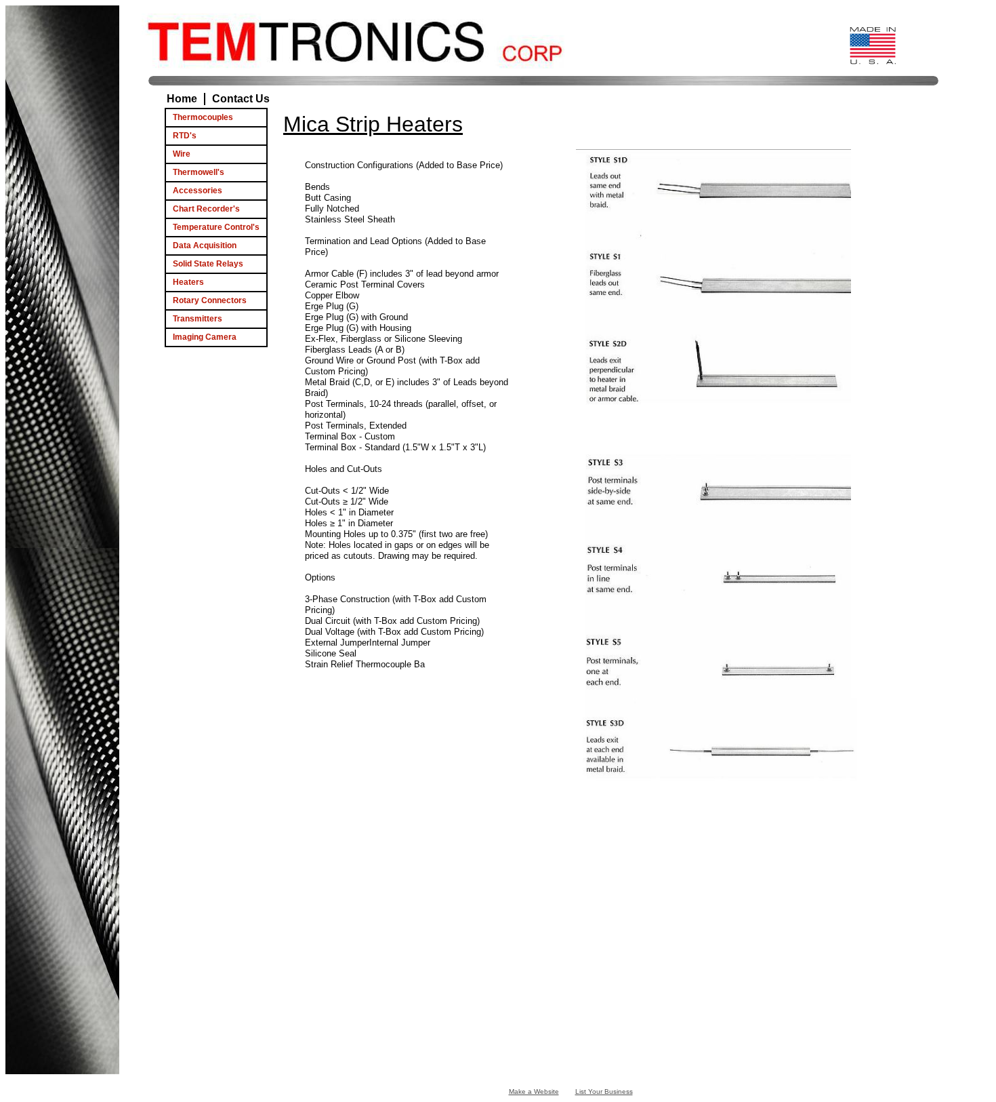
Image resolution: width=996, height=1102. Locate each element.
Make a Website (534, 1091)
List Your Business (604, 1091)
